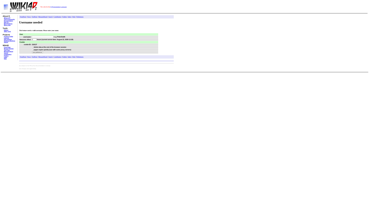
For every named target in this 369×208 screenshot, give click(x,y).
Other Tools (7, 31)
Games (6, 42)
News (29, 17)
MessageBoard (42, 17)
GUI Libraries (8, 39)
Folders (6, 56)
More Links (7, 25)
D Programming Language (58, 7)
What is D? (7, 18)
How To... (7, 22)
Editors (6, 30)
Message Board (8, 51)
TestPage (34, 17)
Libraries (6, 38)
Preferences (79, 17)
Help (5, 59)
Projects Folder (8, 36)
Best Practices (8, 23)
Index (5, 57)
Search (6, 53)
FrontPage (23, 17)
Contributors (7, 54)
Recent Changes (9, 48)
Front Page (7, 47)
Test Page (7, 50)
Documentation (8, 21)
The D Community (9, 19)
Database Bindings (9, 41)
